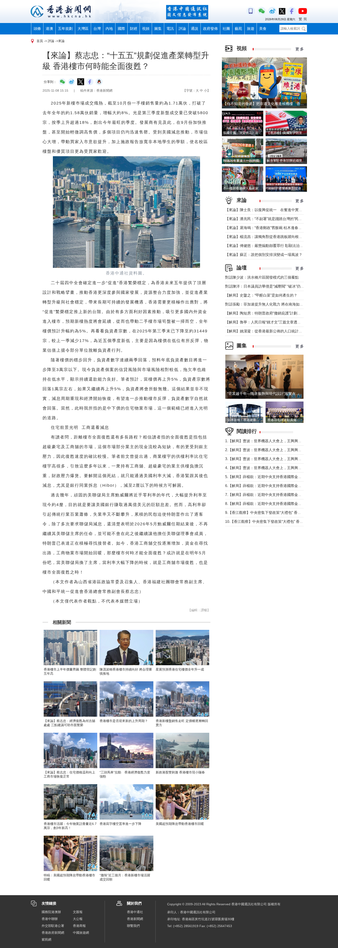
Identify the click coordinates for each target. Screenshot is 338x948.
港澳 (49, 29)
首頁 (40, 41)
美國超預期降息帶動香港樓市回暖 (180, 824)
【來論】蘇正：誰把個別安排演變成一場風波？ (263, 255)
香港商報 (79, 926)
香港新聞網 (135, 919)
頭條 (37, 29)
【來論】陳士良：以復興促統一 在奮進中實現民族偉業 (271, 210)
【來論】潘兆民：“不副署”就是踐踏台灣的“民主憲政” (268, 219)
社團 (226, 29)
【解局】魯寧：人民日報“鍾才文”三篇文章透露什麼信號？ (272, 322)
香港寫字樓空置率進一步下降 (120, 824)
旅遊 (250, 29)
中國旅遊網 (81, 932)
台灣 (97, 29)
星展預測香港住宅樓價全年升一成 (180, 669)
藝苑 (238, 29)
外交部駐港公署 (53, 926)
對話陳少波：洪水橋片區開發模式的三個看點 (262, 277)
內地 (109, 29)
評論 (182, 29)
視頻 (145, 29)
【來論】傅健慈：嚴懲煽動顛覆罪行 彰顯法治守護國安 (269, 246)
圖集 (158, 29)
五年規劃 (65, 29)
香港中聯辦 (50, 919)
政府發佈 (210, 29)
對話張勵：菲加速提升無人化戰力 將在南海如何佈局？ (269, 304)
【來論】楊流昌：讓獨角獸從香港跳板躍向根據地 (265, 237)
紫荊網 (46, 939)
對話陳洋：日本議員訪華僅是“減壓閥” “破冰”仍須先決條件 (272, 286)
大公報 (78, 919)
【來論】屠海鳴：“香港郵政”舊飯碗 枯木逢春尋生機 (267, 228)
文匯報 (78, 912)
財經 (133, 29)
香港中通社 (135, 912)
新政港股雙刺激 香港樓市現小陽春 (180, 772)
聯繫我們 (133, 926)
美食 (262, 29)
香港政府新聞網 (53, 932)
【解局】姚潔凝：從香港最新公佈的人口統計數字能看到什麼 (274, 331)
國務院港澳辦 (51, 912)
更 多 (299, 49)
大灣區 (83, 29)
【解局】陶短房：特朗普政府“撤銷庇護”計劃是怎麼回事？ (272, 313)
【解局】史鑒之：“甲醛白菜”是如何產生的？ (261, 295)
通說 (194, 29)
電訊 (170, 29)
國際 (121, 29)
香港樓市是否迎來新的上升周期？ (124, 721)
